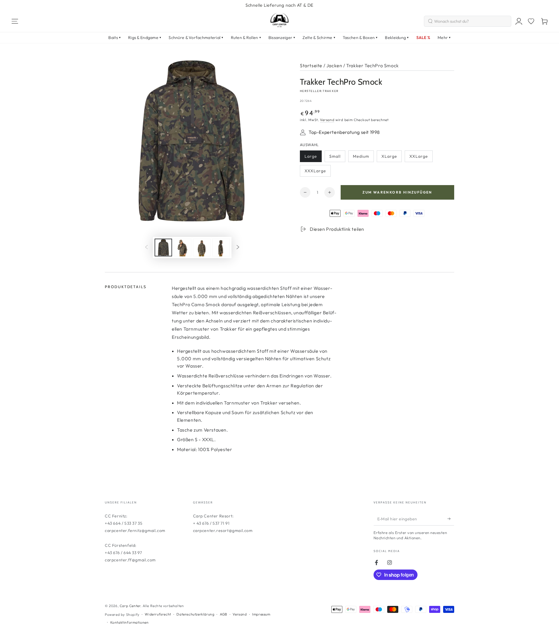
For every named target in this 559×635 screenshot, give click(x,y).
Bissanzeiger (281, 37)
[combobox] (467, 21)
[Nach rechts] (237, 247)
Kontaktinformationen (129, 622)
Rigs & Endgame (144, 37)
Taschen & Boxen (360, 37)
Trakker (330, 91)
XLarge (391, 158)
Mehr (444, 37)
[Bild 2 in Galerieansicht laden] (182, 247)
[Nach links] (146, 247)
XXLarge (421, 158)
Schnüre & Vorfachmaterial (196, 37)
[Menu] (14, 21)
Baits (114, 37)
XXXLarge (316, 172)
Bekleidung (396, 37)
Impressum (261, 614)
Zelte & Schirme (319, 37)
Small (337, 158)
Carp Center (130, 606)
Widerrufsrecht (158, 614)
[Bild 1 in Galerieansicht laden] (163, 247)
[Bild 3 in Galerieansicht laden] (201, 247)
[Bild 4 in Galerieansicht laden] (221, 247)
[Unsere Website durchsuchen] (430, 21)
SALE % (423, 37)
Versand (327, 120)
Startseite (311, 65)
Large (313, 158)
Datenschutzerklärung (195, 614)
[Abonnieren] (450, 518)
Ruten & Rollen (246, 37)
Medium (363, 158)
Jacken (334, 65)
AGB (223, 614)
